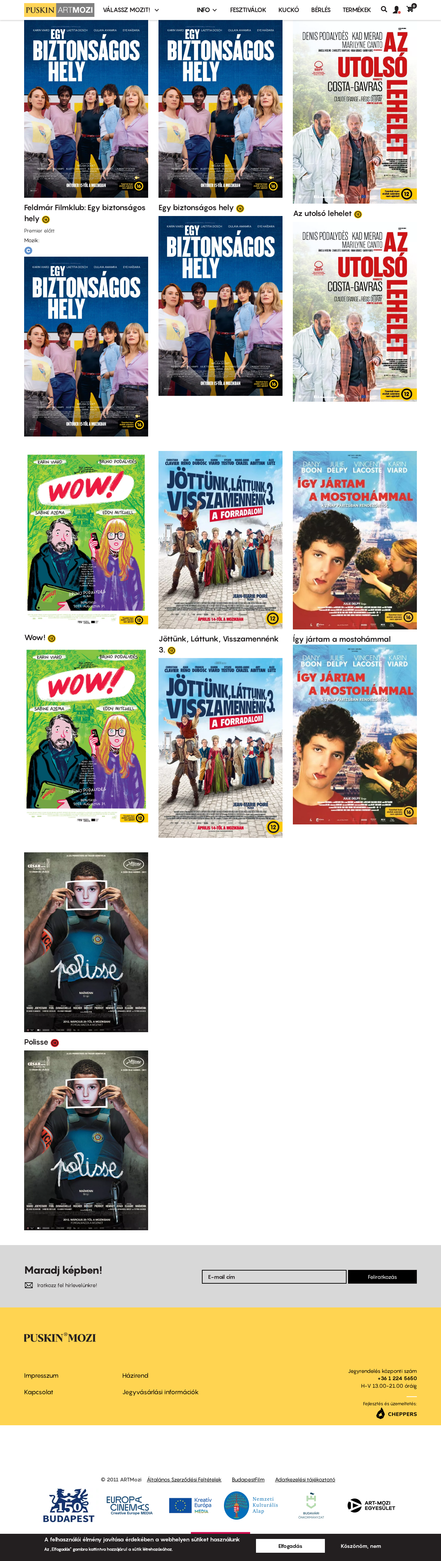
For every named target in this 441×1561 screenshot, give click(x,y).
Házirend (135, 1375)
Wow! (34, 637)
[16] (46, 219)
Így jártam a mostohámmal (342, 639)
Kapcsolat (38, 1392)
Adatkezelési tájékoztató (305, 1479)
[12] (358, 214)
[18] (55, 1042)
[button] (400, 10)
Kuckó (288, 9)
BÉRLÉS (321, 9)
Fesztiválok (248, 9)
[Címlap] (59, 10)
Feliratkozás (382, 1277)
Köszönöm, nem (361, 1546)
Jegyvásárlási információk (160, 1392)
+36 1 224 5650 (397, 1378)
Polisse (36, 1041)
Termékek (356, 9)
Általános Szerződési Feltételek (184, 1479)
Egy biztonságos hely (196, 207)
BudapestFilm (248, 1479)
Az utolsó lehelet (322, 213)
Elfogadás (290, 1546)
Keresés (387, 9)
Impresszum (41, 1375)
